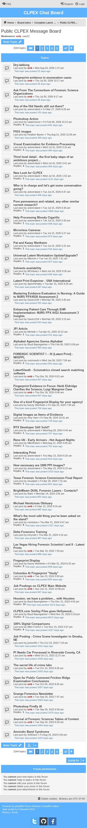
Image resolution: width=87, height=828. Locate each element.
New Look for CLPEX (27, 173)
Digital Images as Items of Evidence (38, 414)
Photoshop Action (25, 119)
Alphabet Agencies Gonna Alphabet (37, 341)
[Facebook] (52, 821)
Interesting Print (24, 452)
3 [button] (47, 48)
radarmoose (34, 122)
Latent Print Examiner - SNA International (41, 280)
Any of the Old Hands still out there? (38, 106)
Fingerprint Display (26, 560)
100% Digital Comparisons (31, 623)
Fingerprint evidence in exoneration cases (42, 77)
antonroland (33, 109)
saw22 (25, 36)
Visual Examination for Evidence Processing (44, 144)
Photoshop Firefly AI (27, 706)
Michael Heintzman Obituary (32, 503)
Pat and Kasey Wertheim (30, 242)
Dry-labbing (21, 65)
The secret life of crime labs (32, 665)
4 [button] (52, 48)
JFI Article (20, 328)
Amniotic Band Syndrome (31, 731)
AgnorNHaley (34, 283)
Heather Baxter (35, 134)
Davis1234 (33, 299)
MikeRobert (33, 443)
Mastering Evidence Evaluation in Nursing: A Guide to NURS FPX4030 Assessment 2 (49, 295)
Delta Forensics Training (30, 532)
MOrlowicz (33, 271)
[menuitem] (6, 4)
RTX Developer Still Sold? (31, 427)
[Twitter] (35, 821)
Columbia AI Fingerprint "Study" (35, 573)
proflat (11, 809)
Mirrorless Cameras (26, 230)
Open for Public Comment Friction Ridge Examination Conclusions (41, 679)
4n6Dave (32, 734)
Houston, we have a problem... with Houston (44, 598)
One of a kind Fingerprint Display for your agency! (48, 402)
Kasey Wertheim (36, 405)
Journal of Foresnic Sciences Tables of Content (46, 719)
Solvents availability (27, 268)
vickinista (32, 522)
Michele (31, 331)
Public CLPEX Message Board (31, 31)
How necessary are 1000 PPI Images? (39, 465)
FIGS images (22, 131)
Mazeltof (25, 809)
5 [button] (57, 48)
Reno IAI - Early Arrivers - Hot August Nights (44, 440)
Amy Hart (32, 417)
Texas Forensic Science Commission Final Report (47, 478)
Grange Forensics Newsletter (33, 693)
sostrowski (33, 360)
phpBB (18, 806)
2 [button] (42, 48)
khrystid (31, 535)
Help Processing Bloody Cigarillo (36, 217)
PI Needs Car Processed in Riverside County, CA (46, 652)
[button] (30, 48)
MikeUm (31, 258)
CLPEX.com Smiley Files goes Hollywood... (43, 611)
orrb (18, 36)
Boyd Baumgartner (37, 344)
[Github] (43, 821)
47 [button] (65, 48)
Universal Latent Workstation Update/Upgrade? (45, 255)
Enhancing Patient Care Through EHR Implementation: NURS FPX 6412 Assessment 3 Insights (46, 313)
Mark (30, 493)
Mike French (34, 626)
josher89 (32, 642)
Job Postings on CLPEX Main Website (39, 586)
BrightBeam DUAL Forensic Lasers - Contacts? (45, 490)
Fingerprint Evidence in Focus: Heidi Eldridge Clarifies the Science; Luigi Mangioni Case (45, 387)
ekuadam (32, 481)
